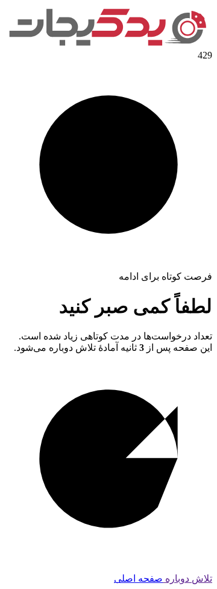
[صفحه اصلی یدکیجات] (108, 44)
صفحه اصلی (138, 578)
